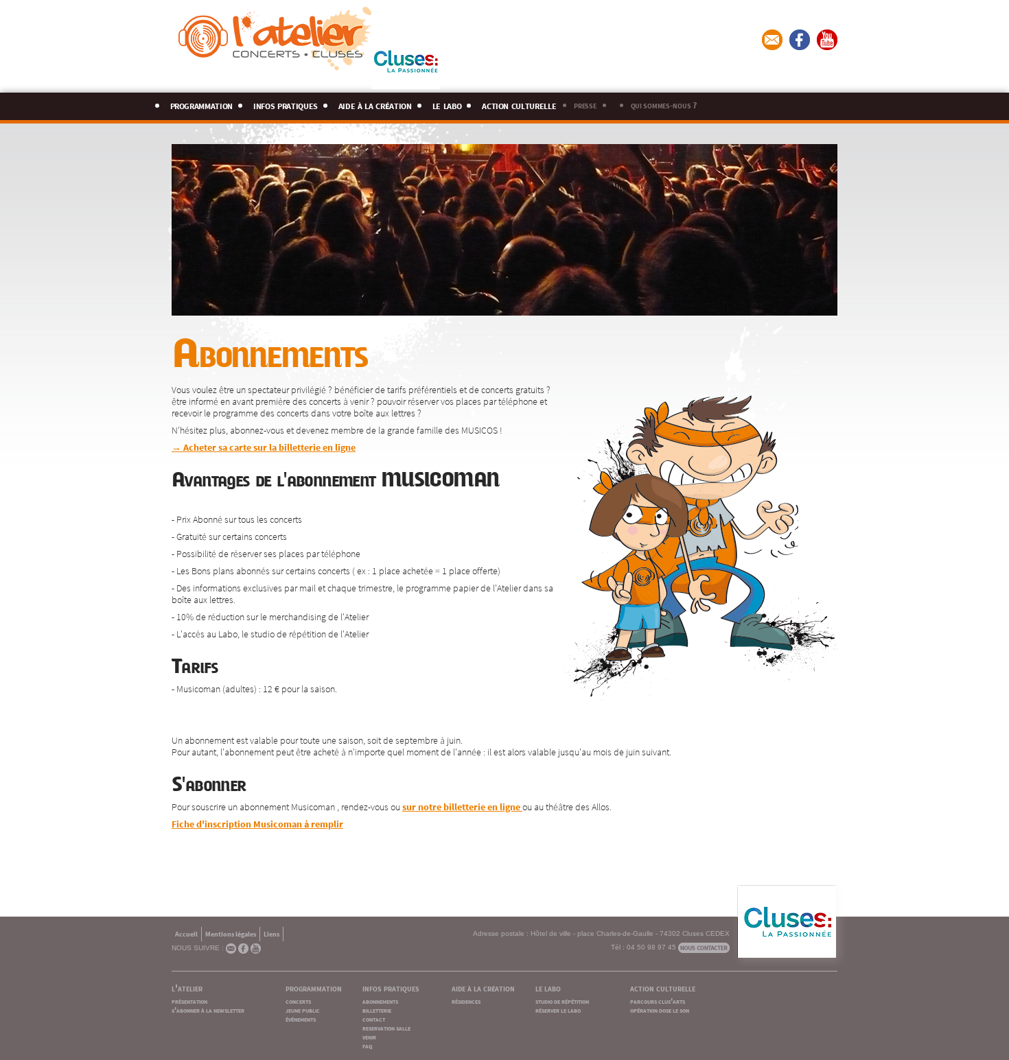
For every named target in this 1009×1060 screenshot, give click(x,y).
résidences (466, 1000)
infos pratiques (285, 103)
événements (301, 1018)
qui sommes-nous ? (664, 104)
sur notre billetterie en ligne (462, 806)
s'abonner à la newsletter (208, 1009)
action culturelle (519, 103)
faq (367, 1045)
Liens (271, 933)
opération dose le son (659, 1009)
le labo (447, 103)
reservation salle (386, 1027)
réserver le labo (558, 1009)
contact (373, 1018)
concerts (298, 1000)
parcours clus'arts (657, 1000)
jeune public (303, 1009)
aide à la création (375, 103)
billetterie (376, 1009)
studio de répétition (562, 1000)
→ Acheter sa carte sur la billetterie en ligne (264, 446)
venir (369, 1036)
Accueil (186, 933)
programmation (201, 103)
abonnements (380, 1000)
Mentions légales (230, 933)
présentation (189, 1000)
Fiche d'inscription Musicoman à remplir (257, 823)
